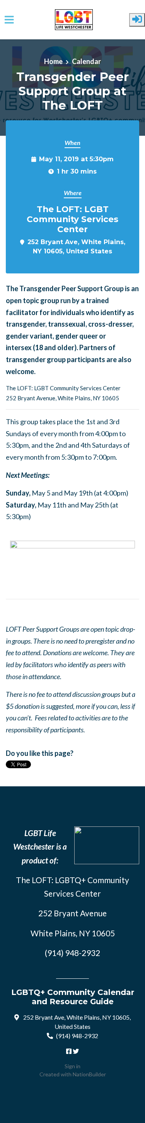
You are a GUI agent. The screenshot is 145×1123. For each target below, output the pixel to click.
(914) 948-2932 (77, 1035)
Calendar (86, 61)
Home (53, 61)
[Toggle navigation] (9, 20)
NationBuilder (89, 1074)
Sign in (72, 1066)
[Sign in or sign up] (137, 20)
